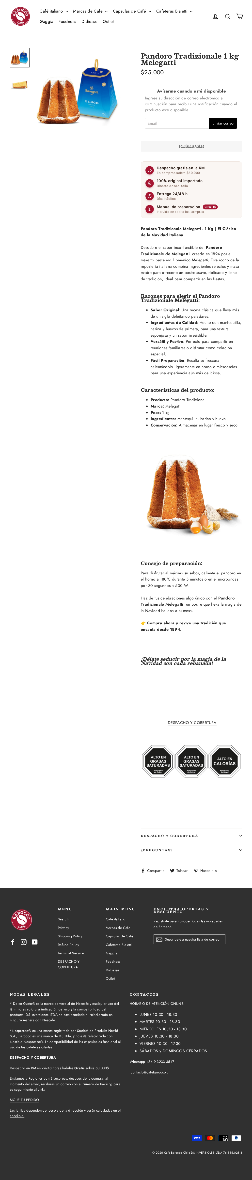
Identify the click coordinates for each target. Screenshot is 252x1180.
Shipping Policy (70, 936)
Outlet (108, 21)
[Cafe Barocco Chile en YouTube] (35, 941)
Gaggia (46, 21)
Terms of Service (71, 953)
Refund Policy (68, 944)
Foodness (67, 21)
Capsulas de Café (130, 11)
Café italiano (52, 11)
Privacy (63, 927)
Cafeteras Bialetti (172, 11)
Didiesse (89, 21)
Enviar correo (223, 123)
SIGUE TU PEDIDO (24, 1099)
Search (63, 919)
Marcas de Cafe (88, 11)
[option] (78, 92)
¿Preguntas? (157, 850)
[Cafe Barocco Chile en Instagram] (24, 941)
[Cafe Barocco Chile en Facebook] (13, 941)
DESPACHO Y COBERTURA (192, 722)
